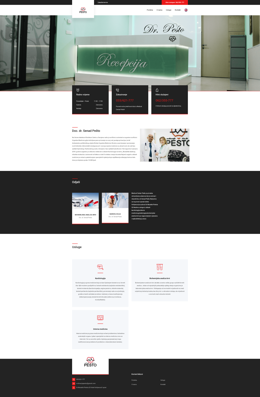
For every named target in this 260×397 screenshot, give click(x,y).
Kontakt (178, 10)
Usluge (168, 10)
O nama (159, 10)
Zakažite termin (103, 2)
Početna (150, 10)
